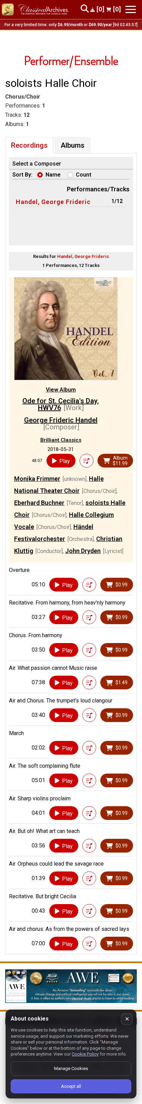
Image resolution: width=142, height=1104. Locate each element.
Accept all (71, 1086)
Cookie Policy (85, 1054)
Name (53, 174)
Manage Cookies (71, 1068)
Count (83, 174)
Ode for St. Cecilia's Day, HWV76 (60, 404)
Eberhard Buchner (39, 502)
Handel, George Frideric (53, 201)
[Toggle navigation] (130, 9)
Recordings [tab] (29, 145)
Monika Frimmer (37, 478)
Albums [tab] (72, 145)
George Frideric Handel (61, 420)
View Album (61, 389)
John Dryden (83, 550)
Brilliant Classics (60, 440)
